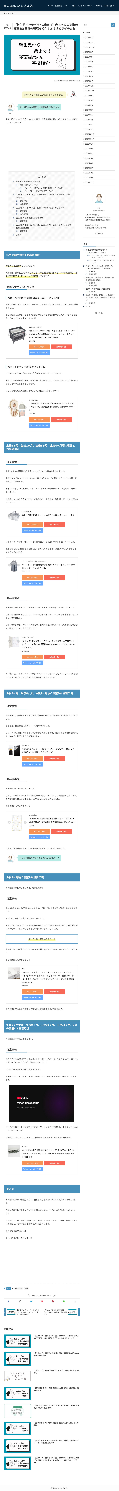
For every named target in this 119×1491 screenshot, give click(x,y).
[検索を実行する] (113, 25)
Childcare (18, 1288)
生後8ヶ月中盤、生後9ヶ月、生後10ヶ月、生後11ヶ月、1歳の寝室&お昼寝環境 (100, 297)
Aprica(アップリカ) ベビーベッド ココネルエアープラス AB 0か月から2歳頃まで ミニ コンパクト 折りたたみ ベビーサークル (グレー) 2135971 (52, 334)
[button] (9, 1301)
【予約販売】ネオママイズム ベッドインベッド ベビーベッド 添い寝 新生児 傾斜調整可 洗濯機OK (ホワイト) (52, 406)
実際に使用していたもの (29, 184)
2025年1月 (89, 81)
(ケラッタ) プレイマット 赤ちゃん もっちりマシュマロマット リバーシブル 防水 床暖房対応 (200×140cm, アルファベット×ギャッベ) (48, 644)
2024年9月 (89, 95)
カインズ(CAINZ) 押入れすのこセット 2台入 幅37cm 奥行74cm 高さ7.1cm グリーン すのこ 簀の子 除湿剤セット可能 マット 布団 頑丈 (48, 1153)
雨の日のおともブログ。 (19, 5)
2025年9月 (89, 52)
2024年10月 (89, 91)
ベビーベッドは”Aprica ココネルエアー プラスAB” (43, 188)
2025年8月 (89, 57)
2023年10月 (89, 144)
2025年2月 (89, 76)
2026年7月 (89, 37)
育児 (8, 1288)
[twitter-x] (97, 233)
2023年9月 (89, 148)
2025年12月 (89, 42)
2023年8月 (89, 153)
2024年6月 (89, 110)
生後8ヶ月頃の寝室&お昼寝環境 (29, 217)
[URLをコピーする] (75, 1301)
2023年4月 (89, 168)
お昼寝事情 (24, 214)
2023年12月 (89, 134)
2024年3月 (89, 124)
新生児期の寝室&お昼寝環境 (28, 181)
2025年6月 (89, 66)
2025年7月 (89, 61)
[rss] (102, 313)
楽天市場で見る (61, 347)
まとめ (19, 234)
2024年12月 (89, 86)
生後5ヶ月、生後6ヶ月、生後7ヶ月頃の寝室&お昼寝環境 (40, 207)
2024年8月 (89, 100)
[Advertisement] (42, 148)
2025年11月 (89, 47)
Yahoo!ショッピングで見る (39, 353)
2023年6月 (89, 158)
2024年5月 (89, 115)
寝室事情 (23, 201)
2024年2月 (89, 129)
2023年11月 (89, 139)
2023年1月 (89, 182)
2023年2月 (89, 177)
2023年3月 (89, 173)
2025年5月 (89, 71)
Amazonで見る (39, 347)
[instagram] (100, 233)
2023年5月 (89, 163)
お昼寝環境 (24, 204)
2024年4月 (89, 120)
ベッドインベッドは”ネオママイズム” (38, 191)
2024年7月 (89, 105)
